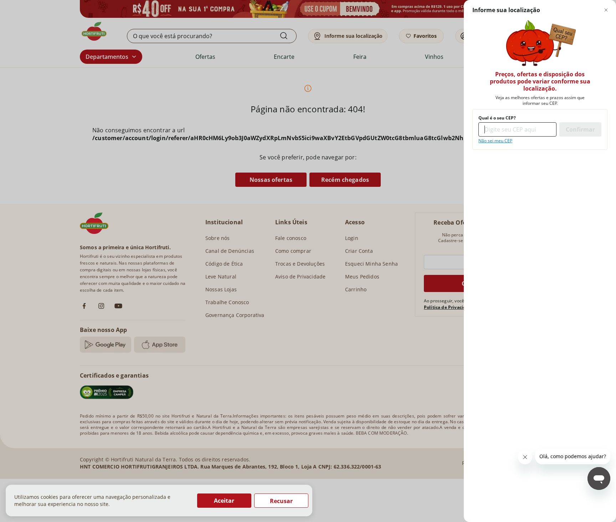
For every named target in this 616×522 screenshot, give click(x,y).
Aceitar (224, 501)
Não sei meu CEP (495, 141)
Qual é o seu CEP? (497, 118)
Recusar (281, 501)
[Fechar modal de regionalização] (606, 10)
